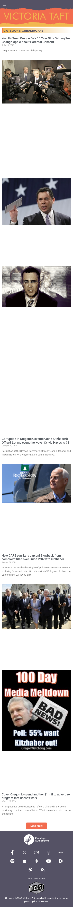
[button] (4, 4)
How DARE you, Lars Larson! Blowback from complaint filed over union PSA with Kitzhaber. (33, 557)
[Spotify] (12, 861)
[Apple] (24, 861)
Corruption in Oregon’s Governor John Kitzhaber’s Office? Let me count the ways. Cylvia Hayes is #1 (35, 440)
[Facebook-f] (12, 852)
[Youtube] (48, 861)
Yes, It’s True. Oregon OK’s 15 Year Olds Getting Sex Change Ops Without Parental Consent (36, 40)
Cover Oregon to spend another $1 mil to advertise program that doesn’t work (36, 796)
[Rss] (42, 869)
